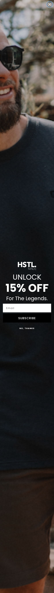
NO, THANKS (27, 328)
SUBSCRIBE (27, 318)
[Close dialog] (50, 4)
